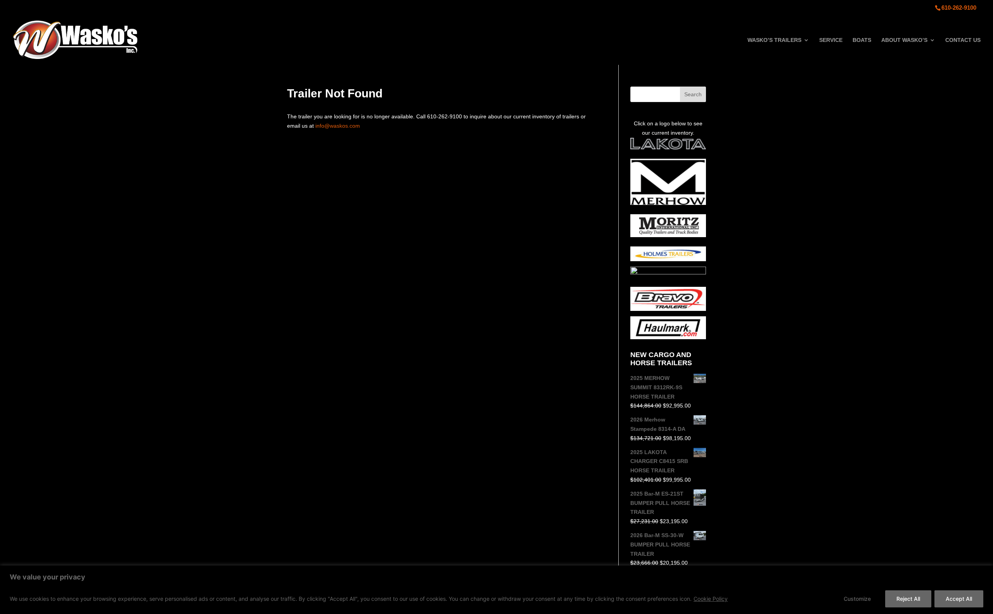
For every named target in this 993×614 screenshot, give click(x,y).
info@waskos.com (337, 126)
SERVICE (830, 40)
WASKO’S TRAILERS (774, 40)
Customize (857, 598)
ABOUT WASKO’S (904, 40)
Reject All (908, 598)
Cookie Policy (711, 598)
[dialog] (496, 589)
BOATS (862, 40)
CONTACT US (963, 40)
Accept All (959, 598)
